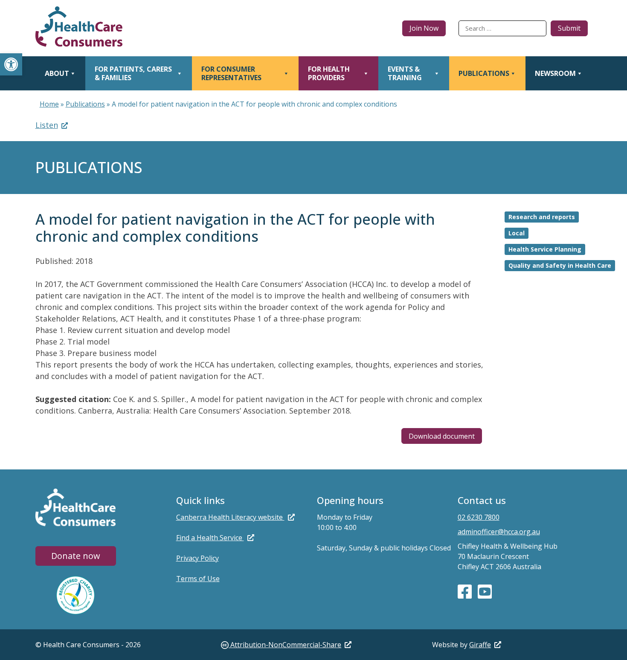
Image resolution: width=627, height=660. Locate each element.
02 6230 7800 (478, 517)
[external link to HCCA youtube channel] (485, 591)
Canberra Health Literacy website (230, 517)
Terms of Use (198, 578)
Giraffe (480, 644)
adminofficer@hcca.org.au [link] (499, 531)
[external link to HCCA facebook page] (465, 591)
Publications (85, 104)
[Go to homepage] (79, 28)
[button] (11, 64)
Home (49, 104)
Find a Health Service (210, 537)
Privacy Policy (197, 558)
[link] (286, 645)
